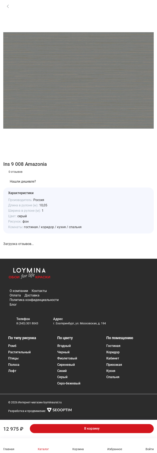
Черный (63, 352)
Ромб (12, 346)
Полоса (13, 365)
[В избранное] (147, 6)
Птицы (13, 358)
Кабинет (112, 358)
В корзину (92, 428)
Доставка (32, 295)
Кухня (110, 371)
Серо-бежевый (68, 383)
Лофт (12, 371)
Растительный (19, 352)
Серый (62, 377)
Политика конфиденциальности (34, 300)
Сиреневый (66, 365)
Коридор (113, 352)
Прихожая (114, 365)
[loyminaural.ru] (29, 274)
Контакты (39, 291)
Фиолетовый (67, 358)
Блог (13, 305)
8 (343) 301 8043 (27, 323)
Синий (62, 371)
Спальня (112, 377)
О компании (19, 291)
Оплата (15, 295)
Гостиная (113, 346)
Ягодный (64, 346)
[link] (7, 6)
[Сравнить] (147, 16)
